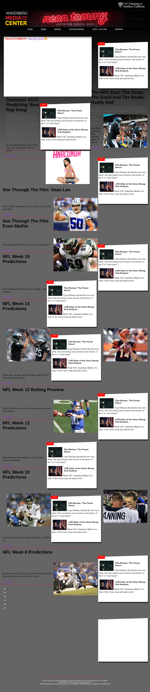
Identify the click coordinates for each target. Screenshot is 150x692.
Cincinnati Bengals (10, 269)
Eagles (94, 109)
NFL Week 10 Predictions (16, 474)
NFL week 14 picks (33, 320)
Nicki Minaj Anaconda (15, 131)
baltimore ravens (27, 266)
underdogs (7, 399)
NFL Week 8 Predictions (27, 552)
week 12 (16, 399)
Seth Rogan (11, 133)
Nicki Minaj (31, 129)
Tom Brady (39, 445)
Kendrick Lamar (23, 127)
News (43, 29)
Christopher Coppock (11, 280)
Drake (27, 123)
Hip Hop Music (25, 125)
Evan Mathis (16, 233)
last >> (10, 608)
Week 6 (111, 113)
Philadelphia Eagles (112, 111)
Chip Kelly (108, 107)
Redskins (124, 111)
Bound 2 (24, 121)
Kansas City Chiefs (57, 195)
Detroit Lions (38, 269)
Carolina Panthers (42, 266)
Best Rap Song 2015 (20, 119)
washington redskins (99, 113)
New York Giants (130, 109)
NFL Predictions (26, 273)
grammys (34, 123)
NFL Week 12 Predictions (16, 425)
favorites (6, 397)
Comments (11, 115)
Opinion (119, 29)
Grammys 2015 (13, 125)
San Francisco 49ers (25, 490)
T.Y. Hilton (82, 397)
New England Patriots (36, 271)
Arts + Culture (99, 29)
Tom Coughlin (140, 111)
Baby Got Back (21, 117)
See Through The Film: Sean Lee (36, 189)
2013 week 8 (26, 557)
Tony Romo (91, 397)
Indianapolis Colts (15, 318)
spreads (74, 397)
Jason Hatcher (28, 233)
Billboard (32, 119)
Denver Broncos (36, 195)
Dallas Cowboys (127, 107)
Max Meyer (7, 402)
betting (49, 395)
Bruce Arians (58, 395)
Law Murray (26, 280)
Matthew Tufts (19, 282)
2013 (18, 266)
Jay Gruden (108, 109)
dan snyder (139, 107)
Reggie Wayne (54, 397)
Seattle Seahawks (24, 324)
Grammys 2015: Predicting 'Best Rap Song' (22, 104)
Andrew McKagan (10, 200)
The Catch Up (33, 133)
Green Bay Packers (16, 486)
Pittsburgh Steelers (20, 277)
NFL (97, 111)
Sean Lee (15, 197)
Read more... (11, 155)
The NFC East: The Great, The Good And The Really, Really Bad (118, 97)
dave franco (19, 123)
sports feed (39, 277)
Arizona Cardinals (24, 231)
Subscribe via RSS (36, 39)
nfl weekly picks (26, 275)
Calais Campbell (38, 231)
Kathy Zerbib (12, 138)
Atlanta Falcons (53, 557)
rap (26, 131)
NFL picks (15, 273)
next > (9, 604)
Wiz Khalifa (23, 135)
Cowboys (116, 107)
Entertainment (76, 29)
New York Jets (45, 559)
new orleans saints (31, 318)
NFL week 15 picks (41, 273)
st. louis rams (25, 197)
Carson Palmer (70, 395)
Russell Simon (37, 280)
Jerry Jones (118, 109)
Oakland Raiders (85, 559)
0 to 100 (22, 115)
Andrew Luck (26, 395)
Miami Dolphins (20, 271)
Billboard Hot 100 (14, 121)
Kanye (34, 125)
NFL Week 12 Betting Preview (33, 389)
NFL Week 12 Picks (37, 441)
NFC (140, 109)
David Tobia (8, 282)
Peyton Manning (30, 443)
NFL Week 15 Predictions (16, 259)
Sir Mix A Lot (22, 133)
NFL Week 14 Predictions (16, 306)
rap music (32, 131)
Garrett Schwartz (94, 117)
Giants (100, 109)
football (46, 195)
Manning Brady (24, 437)
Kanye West (11, 127)
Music (18, 129)
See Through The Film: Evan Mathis (26, 223)
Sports (57, 29)
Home (30, 29)
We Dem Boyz (12, 135)
